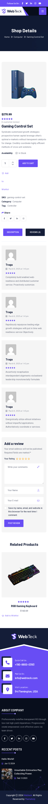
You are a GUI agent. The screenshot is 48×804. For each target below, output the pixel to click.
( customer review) (10, 122)
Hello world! (8, 758)
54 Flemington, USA (26, 691)
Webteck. (28, 795)
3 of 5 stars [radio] (23, 459)
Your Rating (9, 458)
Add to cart (28, 163)
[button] (6, 173)
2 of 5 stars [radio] (20, 459)
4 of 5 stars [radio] (26, 459)
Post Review (14, 523)
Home (7, 37)
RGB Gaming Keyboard (24, 606)
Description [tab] (13, 232)
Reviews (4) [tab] (35, 232)
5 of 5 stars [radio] (29, 459)
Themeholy (30, 799)
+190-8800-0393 (24, 664)
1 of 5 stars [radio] (17, 459)
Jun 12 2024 (9, 763)
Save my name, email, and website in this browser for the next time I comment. (25, 511)
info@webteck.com (26, 678)
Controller (12, 205)
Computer (18, 37)
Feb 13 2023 (22, 778)
